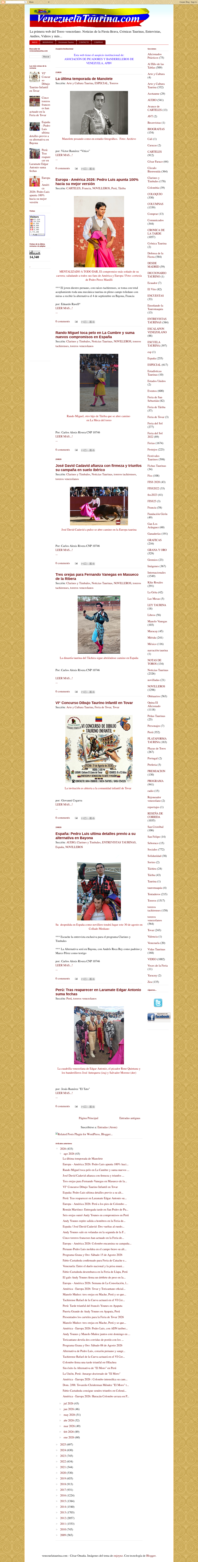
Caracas (152, 145)
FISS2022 (153, 488)
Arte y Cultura (156, 74)
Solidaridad (154, 856)
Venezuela (154, 943)
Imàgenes (153, 566)
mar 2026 (70, 1426)
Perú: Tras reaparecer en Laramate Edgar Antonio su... (95, 1198)
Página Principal (88, 1118)
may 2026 (70, 1415)
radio (151, 791)
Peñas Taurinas (156, 716)
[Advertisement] (38, 314)
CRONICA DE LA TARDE (156, 231)
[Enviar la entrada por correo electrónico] (75, 168)
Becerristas (154, 123)
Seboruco (153, 843)
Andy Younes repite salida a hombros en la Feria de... (94, 1221)
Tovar (116, 707)
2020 (63, 1473)
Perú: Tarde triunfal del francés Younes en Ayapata (92, 1306)
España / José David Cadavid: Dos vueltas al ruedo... (93, 1226)
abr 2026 (69, 1420)
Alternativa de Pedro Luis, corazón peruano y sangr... (94, 1351)
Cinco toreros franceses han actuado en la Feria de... (93, 1238)
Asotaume (153, 93)
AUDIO (70, 842)
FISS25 (152, 501)
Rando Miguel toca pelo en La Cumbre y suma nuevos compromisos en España (95, 335)
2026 (63, 1149)
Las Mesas (154, 599)
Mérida (152, 637)
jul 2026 (69, 1403)
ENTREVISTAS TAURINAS (119, 842)
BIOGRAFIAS (48, 42)
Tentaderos (154, 894)
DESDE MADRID (153, 264)
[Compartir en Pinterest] (93, 168)
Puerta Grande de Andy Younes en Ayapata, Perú (91, 1311)
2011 (63, 1524)
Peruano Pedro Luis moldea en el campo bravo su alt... (95, 1249)
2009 (63, 1535)
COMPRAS (98, 42)
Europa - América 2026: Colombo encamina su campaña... (97, 1243)
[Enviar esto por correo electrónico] (82, 168)
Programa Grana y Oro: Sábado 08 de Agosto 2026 (92, 1345)
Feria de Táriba (156, 407)
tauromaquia (155, 888)
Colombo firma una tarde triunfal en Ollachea (89, 1362)
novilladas (154, 680)
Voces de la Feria (158, 965)
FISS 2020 (154, 482)
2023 (63, 1456)
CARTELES (73, 188)
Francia (86, 188)
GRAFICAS (155, 540)
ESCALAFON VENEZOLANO (157, 330)
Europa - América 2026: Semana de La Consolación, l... (95, 1283)
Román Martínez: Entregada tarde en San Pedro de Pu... (95, 1209)
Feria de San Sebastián (155, 399)
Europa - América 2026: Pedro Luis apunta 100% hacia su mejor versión (39, 190)
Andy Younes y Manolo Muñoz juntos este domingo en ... (96, 1334)
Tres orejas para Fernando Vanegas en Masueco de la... (95, 1181)
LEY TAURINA (157, 605)
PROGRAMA (156, 781)
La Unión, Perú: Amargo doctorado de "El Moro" (91, 1374)
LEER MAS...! (64, 155)
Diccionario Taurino (66, 42)
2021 (63, 1467)
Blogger (151, 1556)
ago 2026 (69, 1153)
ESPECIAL (101, 83)
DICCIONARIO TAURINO (157, 274)
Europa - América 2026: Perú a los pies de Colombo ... (95, 1204)
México (152, 644)
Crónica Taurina (157, 243)
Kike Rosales (155, 582)
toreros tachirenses (125, 474)
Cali (150, 139)
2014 (63, 1507)
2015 (63, 1501)
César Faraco (155, 161)
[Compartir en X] (88, 168)
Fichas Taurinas (157, 466)
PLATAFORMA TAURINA (157, 740)
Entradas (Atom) (107, 1127)
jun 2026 (69, 1409)
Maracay (153, 631)
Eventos (152, 391)
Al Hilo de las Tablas (156, 65)
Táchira (152, 868)
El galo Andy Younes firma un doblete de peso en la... (94, 1277)
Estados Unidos (157, 381)
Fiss (150, 475)
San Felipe (154, 837)
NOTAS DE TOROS (154, 662)
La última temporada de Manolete (84, 79)
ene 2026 (69, 1437)
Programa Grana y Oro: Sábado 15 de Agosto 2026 (92, 1255)
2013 (63, 1512)
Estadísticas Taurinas (155, 372)
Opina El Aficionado (154, 704)
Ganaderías (154, 534)
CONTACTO (84, 42)
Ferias (151, 443)
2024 (63, 1450)
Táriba (122, 188)
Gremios (153, 560)
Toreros (113, 83)
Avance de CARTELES (155, 108)
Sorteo (151, 862)
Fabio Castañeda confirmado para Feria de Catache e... (95, 1260)
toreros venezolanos (81, 346)
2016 (63, 1495)
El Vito (152, 289)
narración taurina (158, 650)
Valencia (153, 936)
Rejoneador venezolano (154, 799)
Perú (114, 188)
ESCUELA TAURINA (154, 343)
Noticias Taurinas (102, 341)
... (57, 159)
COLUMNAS (155, 204)
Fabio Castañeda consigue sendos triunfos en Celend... (94, 1390)
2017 (63, 1490)
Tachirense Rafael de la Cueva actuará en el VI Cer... (94, 1300)
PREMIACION (156, 771)
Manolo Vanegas (157, 621)
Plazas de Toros (157, 748)
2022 (63, 1461)
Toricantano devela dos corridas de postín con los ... (93, 1340)
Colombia (153, 188)
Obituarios (154, 696)
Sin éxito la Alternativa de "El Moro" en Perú (89, 1368)
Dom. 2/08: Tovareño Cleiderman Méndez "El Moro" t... (96, 1385)
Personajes (154, 726)
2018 (63, 1484)
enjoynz (118, 1556)
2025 (63, 1444)
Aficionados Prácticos (155, 56)
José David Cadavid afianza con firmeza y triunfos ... (93, 1175)
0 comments (63, 168)
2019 (63, 1478)
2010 (63, 1529)
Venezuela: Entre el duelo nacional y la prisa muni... (93, 1266)
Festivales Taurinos (153, 457)
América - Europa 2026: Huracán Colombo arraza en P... (96, 1396)
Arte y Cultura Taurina (79, 83)
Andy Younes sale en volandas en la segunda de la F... (94, 1232)
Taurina (152, 881)
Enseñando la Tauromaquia (155, 307)
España (60, 847)
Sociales (152, 849)
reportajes (153, 807)
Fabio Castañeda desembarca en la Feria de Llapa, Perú (95, 1272)
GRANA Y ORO (157, 550)
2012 (63, 1518)
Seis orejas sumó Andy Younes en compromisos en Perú (96, 1215)
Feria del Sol (155, 423)
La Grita (152, 592)
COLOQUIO (155, 194)
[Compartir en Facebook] (90, 168)
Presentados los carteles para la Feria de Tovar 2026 (93, 1317)
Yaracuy (152, 975)
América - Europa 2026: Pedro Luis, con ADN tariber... (95, 1328)
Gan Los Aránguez (153, 525)
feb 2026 (69, 1432)
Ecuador (152, 283)
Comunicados (156, 220)
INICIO (34, 42)
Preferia (152, 765)
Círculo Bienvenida (154, 169)
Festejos (152, 449)
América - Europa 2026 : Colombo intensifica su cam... (95, 1379)
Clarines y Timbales (78, 341)
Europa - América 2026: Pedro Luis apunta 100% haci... (96, 1164)
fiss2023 (152, 495)
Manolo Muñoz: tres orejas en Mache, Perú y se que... (94, 1294)
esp (149, 352)
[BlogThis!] (85, 168)
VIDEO (152, 959)
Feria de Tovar (103, 707)
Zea (150, 982)
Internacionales (157, 572)
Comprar (153, 214)
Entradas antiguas (129, 1118)
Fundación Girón (157, 514)
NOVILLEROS (101, 188)
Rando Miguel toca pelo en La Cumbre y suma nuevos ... (96, 1170)
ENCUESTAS (156, 296)
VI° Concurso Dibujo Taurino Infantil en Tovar (94, 703)
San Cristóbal (156, 827)
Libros (151, 615)
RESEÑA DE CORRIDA (155, 815)
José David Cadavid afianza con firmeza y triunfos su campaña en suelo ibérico (99, 468)
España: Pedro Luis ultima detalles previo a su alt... (93, 1192)
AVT (150, 116)
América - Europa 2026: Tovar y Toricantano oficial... (94, 1289)
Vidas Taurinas (156, 949)
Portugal (153, 758)
